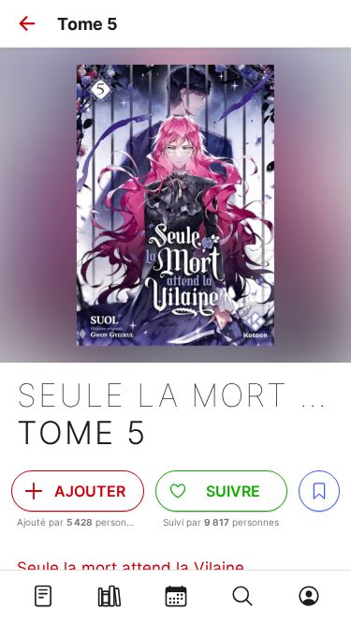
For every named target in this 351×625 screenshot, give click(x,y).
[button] (27, 23)
